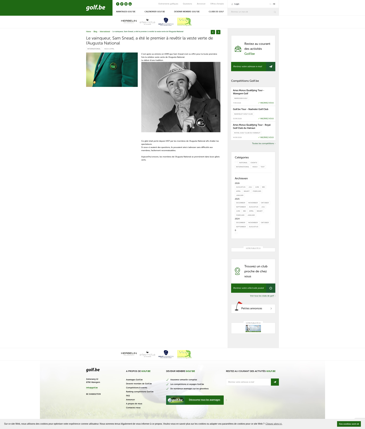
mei (263, 187)
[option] (127, 22)
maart (247, 191)
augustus (240, 187)
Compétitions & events (136, 387)
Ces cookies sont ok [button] (349, 424)
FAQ (128, 395)
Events (254, 163)
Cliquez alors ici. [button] (273, 424)
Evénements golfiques (168, 4)
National (243, 163)
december (240, 203)
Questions (187, 4)
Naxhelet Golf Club (243, 114)
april (238, 191)
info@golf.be (92, 388)
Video (254, 167)
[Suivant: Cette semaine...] (218, 32)
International (105, 31)
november (253, 203)
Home (88, 31)
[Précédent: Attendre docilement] (213, 32)
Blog (95, 31)
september (241, 207)
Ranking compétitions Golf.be (140, 391)
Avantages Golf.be (134, 379)
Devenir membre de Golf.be (139, 383)
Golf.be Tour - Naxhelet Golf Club (250, 109)
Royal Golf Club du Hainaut (247, 133)
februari (257, 191)
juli (250, 187)
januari (239, 195)
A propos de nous (134, 403)
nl (270, 4)
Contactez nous (133, 407)
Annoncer (201, 4)
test (263, 167)
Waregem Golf (241, 98)
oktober (265, 203)
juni (257, 187)
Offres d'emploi (217, 4)
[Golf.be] (95, 8)
